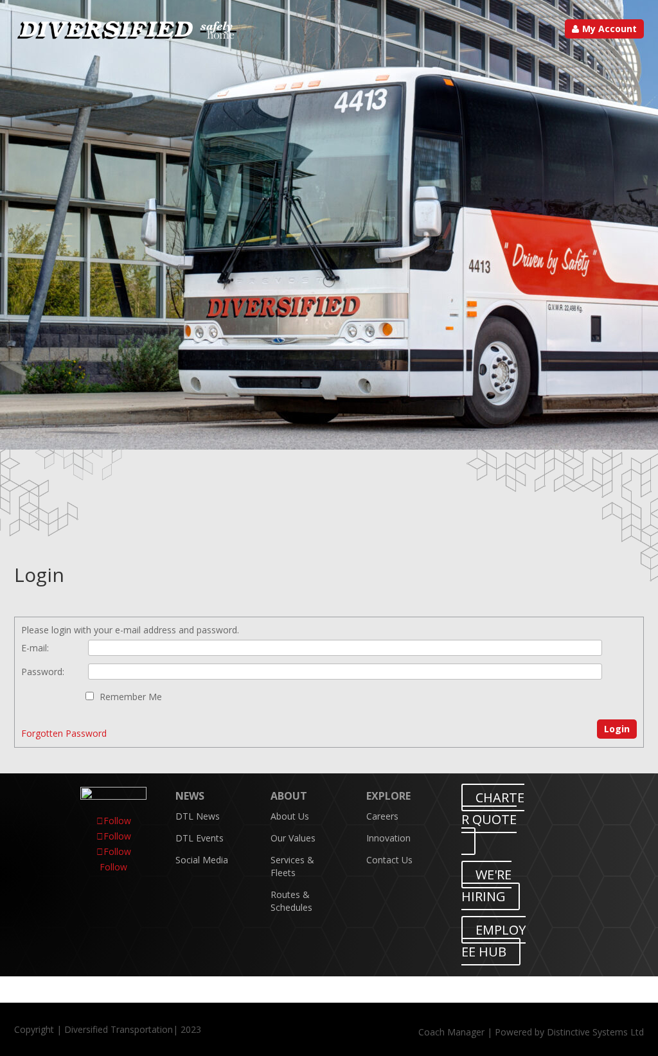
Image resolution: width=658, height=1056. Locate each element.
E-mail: (35, 648)
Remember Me (131, 697)
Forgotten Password (64, 733)
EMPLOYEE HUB (493, 940)
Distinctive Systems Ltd (595, 1032)
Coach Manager (451, 1032)
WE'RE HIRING (486, 885)
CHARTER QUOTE (492, 808)
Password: (42, 671)
